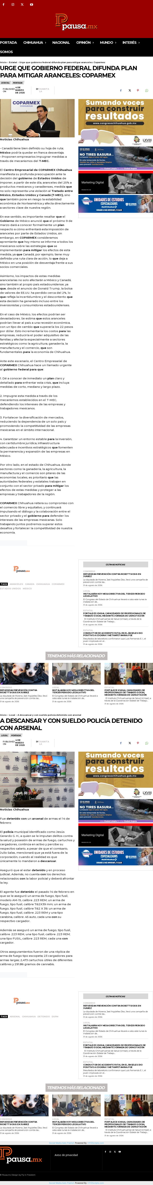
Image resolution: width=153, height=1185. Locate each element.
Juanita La (44, 90)
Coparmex (58, 584)
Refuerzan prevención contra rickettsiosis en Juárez (112, 575)
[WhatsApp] (146, 90)
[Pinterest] (138, 90)
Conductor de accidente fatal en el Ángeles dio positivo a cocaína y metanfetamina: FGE (112, 634)
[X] (22, 4)
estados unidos (10, 588)
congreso (89, 571)
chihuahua (43, 584)
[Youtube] (31, 4)
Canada (29, 584)
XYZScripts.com (96, 1183)
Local (86, 591)
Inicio (3, 62)
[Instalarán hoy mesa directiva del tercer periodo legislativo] (76, 674)
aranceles (16, 584)
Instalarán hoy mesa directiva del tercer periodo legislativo (114, 595)
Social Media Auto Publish (61, 1183)
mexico (27, 588)
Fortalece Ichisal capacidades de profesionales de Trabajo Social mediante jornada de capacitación (114, 614)
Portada (18, 82)
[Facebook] (120, 90)
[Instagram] (13, 4)
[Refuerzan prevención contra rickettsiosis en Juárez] (24, 674)
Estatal (13, 62)
